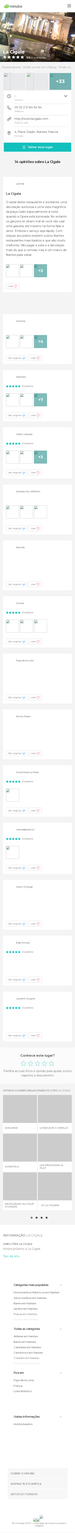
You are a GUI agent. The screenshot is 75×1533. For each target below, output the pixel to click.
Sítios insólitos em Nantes (30, 1298)
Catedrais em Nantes (27, 1347)
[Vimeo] (42, 1508)
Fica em (19, 1373)
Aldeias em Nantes (26, 1336)
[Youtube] (47, 1508)
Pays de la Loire (24, 1380)
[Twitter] (36, 1508)
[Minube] (13, 6)
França (18, 1385)
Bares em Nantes (25, 1303)
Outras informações (27, 1416)
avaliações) (39, 57)
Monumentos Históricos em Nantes (36, 1292)
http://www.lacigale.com (31, 119)
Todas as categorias (27, 1329)
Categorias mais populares (31, 1285)
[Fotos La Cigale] (37, 37)
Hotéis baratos (23, 1424)
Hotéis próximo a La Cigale (21, 1249)
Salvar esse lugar (40, 147)
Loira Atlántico (23, 1391)
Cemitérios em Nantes (28, 1352)
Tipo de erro (11, 1256)
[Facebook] (31, 1508)
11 (32, 57)
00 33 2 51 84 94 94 (28, 107)
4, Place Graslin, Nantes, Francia (36, 132)
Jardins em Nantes (25, 1308)
